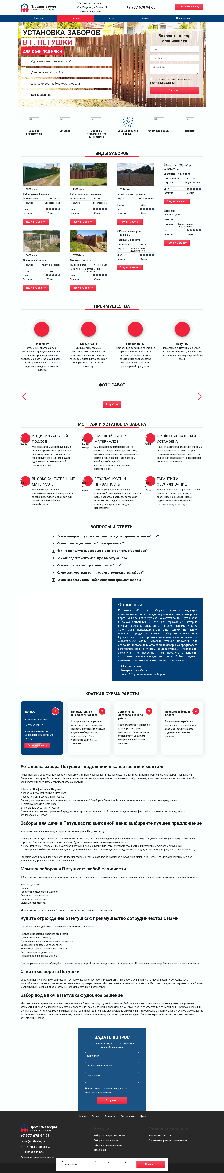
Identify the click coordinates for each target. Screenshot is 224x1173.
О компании (183, 18)
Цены (110, 18)
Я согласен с (171, 81)
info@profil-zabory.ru (90, 3)
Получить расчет (36, 221)
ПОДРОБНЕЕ (75, 1165)
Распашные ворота (160, 1135)
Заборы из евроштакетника (109, 1135)
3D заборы (100, 1150)
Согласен (150, 1164)
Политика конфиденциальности (37, 1157)
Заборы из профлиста (106, 1140)
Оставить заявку (189, 6)
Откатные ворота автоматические (168, 1140)
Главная (38, 18)
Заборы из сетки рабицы (108, 1145)
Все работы (112, 404)
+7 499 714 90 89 (33, 725)
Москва (81, 1116)
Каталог (75, 18)
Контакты (110, 1116)
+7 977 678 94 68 (141, 7)
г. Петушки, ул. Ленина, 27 (93, 7)
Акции (145, 18)
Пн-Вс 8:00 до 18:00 (90, 11)
